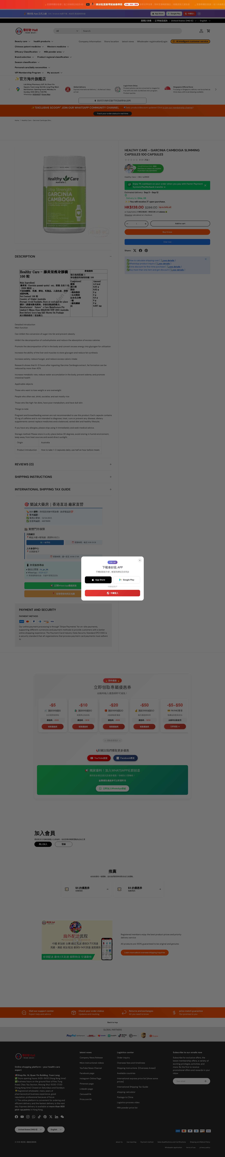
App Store (100, 579)
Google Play (128, 579)
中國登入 (114, 593)
